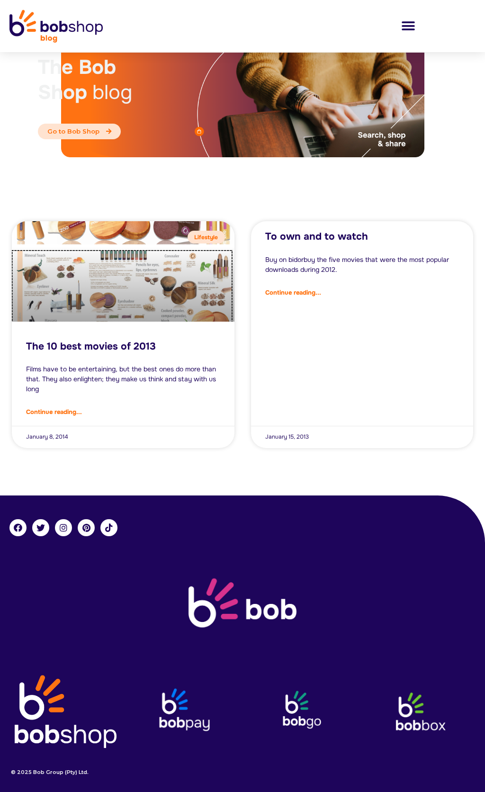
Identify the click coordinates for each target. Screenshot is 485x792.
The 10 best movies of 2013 (91, 346)
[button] (408, 26)
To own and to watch (316, 236)
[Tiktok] (108, 527)
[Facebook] (18, 527)
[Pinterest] (86, 527)
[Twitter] (40, 527)
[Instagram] (63, 527)
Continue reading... (54, 412)
